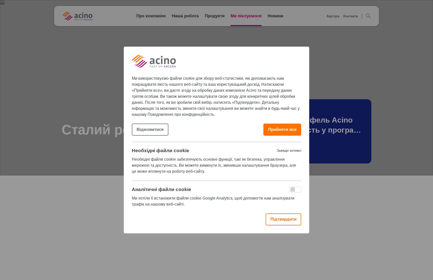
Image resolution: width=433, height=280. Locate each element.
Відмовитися (150, 129)
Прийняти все (282, 129)
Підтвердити (283, 219)
